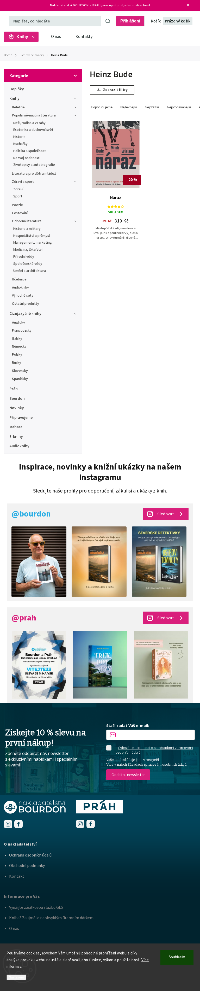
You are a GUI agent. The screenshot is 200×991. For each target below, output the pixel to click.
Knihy (14, 98)
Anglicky (18, 322)
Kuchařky (20, 143)
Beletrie (18, 107)
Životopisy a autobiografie (34, 164)
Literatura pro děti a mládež (34, 173)
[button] (100, 844)
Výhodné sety (22, 295)
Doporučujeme (102, 107)
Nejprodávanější (179, 107)
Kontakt (16, 876)
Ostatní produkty (25, 303)
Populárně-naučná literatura (34, 115)
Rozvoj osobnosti (26, 158)
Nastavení (16, 977)
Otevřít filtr (112, 90)
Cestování (20, 213)
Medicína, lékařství (27, 249)
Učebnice (19, 279)
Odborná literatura (26, 221)
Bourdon (17, 398)
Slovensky (20, 370)
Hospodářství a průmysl (31, 235)
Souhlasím (177, 957)
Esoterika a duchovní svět (33, 129)
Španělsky (20, 379)
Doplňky (16, 89)
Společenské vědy (27, 263)
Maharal (16, 427)
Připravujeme (21, 417)
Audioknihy (20, 287)
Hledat (108, 21)
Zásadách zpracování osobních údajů (157, 764)
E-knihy (16, 436)
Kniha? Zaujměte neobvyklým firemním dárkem (51, 918)
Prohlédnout (118, 182)
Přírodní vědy (23, 256)
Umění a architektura (29, 270)
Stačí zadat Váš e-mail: (127, 725)
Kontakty (84, 36)
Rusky (16, 362)
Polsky (17, 354)
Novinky (16, 408)
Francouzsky (22, 330)
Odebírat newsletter (128, 774)
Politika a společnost (29, 151)
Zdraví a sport (23, 181)
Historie (19, 136)
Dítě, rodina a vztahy (29, 123)
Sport (17, 196)
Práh (13, 389)
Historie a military (27, 228)
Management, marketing (32, 242)
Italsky (17, 338)
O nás (56, 36)
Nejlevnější (128, 107)
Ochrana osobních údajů (30, 855)
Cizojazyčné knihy (25, 313)
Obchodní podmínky (27, 866)
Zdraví (18, 189)
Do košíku (118, 169)
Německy (19, 346)
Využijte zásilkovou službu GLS (36, 907)
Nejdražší (152, 107)
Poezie (17, 205)
